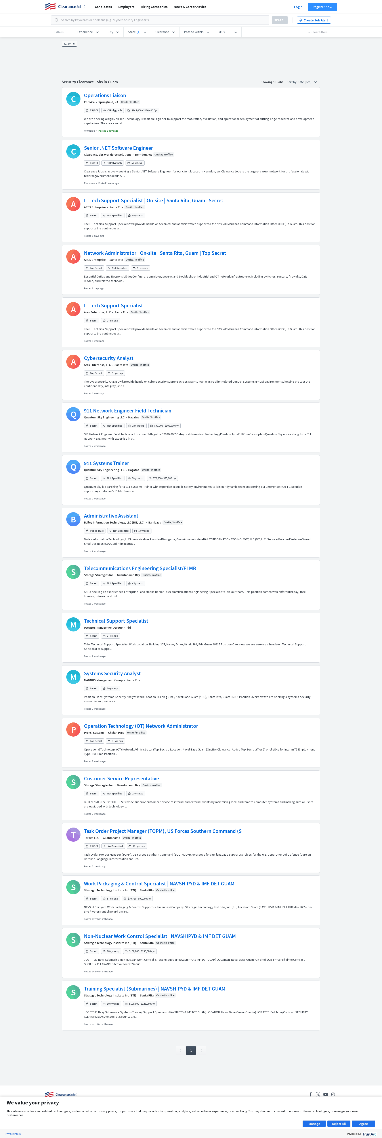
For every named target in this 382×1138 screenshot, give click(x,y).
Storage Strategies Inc (98, 575)
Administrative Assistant (111, 515)
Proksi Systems (94, 733)
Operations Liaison (105, 95)
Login (298, 7)
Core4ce (89, 102)
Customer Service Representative (121, 778)
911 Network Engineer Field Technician (127, 410)
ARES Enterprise (95, 207)
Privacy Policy (13, 1133)
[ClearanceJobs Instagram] (333, 1094)
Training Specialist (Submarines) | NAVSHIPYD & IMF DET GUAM (154, 988)
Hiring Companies (154, 6)
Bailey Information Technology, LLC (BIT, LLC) (114, 522)
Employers (126, 6)
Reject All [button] (339, 1123)
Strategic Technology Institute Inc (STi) (110, 890)
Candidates (103, 6)
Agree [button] (363, 1123)
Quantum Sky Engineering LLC (104, 417)
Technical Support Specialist (116, 620)
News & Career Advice (190, 6)
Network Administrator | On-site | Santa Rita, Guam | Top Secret (155, 253)
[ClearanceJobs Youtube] (325, 1094)
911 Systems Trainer (106, 463)
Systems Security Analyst (112, 673)
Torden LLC (91, 838)
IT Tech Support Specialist (113, 305)
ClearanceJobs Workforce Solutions (107, 155)
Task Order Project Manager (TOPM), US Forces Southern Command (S (163, 831)
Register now (322, 7)
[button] (88, 32)
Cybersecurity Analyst (109, 358)
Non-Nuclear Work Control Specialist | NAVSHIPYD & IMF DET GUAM (160, 936)
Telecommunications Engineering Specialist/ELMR (140, 568)
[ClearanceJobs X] (318, 1094)
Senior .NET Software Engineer (118, 147)
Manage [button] (314, 1123)
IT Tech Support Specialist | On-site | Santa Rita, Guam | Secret (153, 200)
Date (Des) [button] (305, 81)
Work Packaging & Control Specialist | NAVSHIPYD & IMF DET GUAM (159, 883)
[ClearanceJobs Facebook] (310, 1094)
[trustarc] (369, 1133)
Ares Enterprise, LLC (97, 312)
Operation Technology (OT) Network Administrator (141, 725)
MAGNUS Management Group (103, 627)
